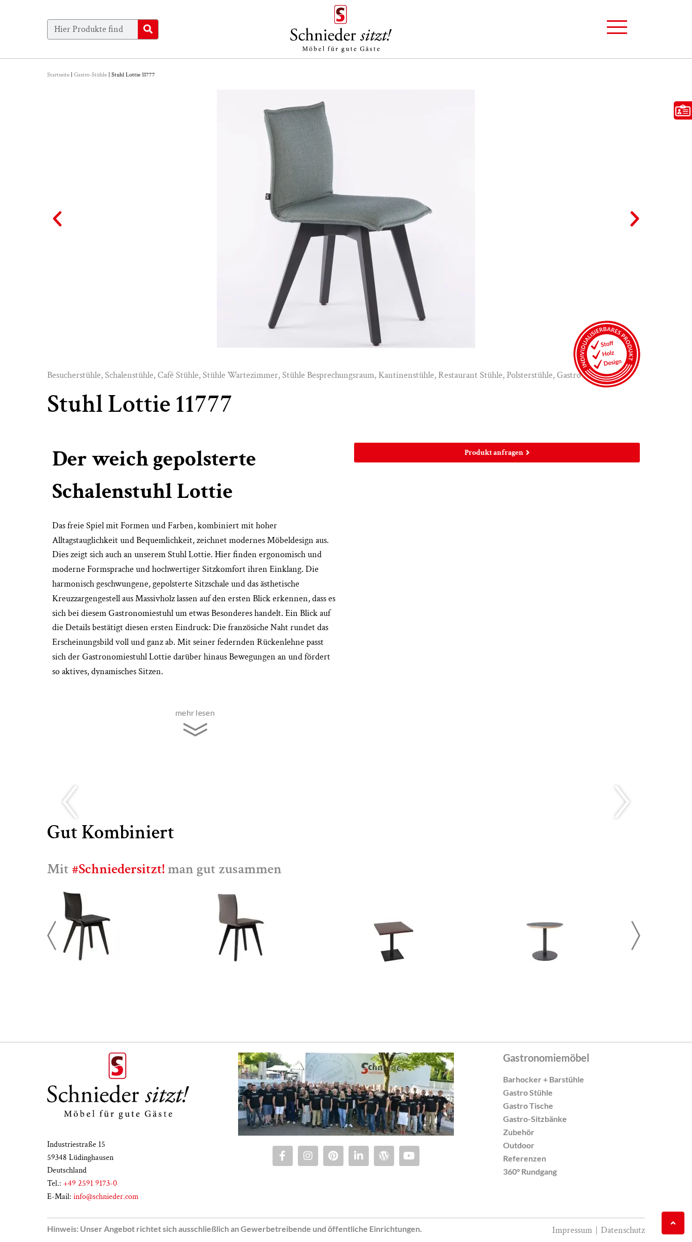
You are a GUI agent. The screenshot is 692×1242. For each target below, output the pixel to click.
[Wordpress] (384, 1156)
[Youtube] (409, 1156)
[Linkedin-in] (359, 1156)
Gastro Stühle (528, 1092)
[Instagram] (308, 1156)
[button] (57, 219)
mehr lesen (195, 712)
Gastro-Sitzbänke (535, 1118)
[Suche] (148, 29)
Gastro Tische (528, 1105)
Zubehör (518, 1132)
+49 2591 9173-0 (90, 1183)
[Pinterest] (333, 1156)
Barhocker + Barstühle (543, 1079)
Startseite (58, 75)
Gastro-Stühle (90, 75)
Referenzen (524, 1158)
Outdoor (518, 1145)
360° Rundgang (530, 1171)
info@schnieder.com (106, 1196)
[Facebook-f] (283, 1156)
